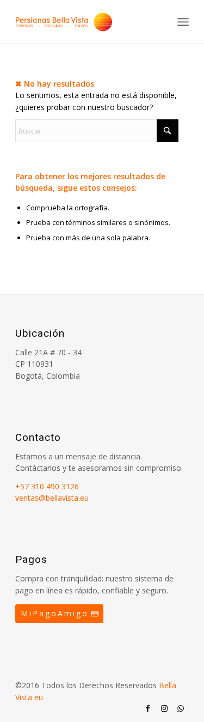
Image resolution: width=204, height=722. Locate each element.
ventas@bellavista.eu (52, 498)
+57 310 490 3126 (47, 486)
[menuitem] (183, 22)
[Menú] (183, 22)
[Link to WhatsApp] (180, 708)
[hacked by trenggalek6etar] (84, 22)
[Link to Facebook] (148, 708)
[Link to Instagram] (164, 708)
